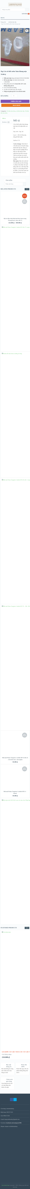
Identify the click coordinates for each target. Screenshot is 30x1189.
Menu (3, 17)
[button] (26, 30)
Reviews (5, 122)
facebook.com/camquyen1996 (13, 1123)
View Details (15, 202)
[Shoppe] (18, 1099)
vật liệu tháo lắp (20, 111)
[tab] (6, 118)
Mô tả (4, 118)
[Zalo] (15, 1099)
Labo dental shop (5, 1185)
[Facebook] (11, 1099)
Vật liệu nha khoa (11, 111)
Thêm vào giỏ (16, 101)
